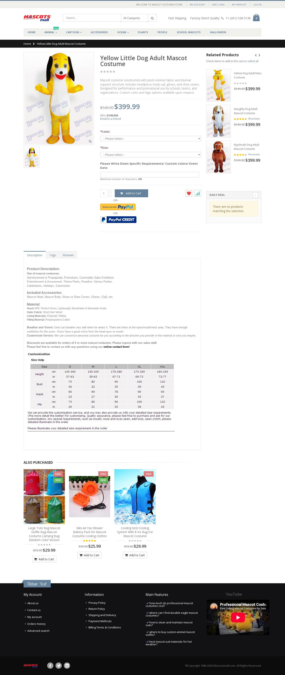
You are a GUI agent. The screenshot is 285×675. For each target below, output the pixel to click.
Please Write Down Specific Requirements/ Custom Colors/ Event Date (149, 166)
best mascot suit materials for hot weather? (169, 643)
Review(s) (254, 118)
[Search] (152, 18)
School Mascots (189, 32)
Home (27, 44)
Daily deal (218, 4)
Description (34, 255)
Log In (257, 4)
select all (253, 61)
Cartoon (72, 32)
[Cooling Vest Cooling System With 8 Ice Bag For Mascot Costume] (135, 496)
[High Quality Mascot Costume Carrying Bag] (44, 496)
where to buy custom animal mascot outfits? (170, 633)
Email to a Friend (110, 119)
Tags (52, 255)
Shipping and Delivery (102, 615)
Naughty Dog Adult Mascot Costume (245, 111)
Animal (51, 31)
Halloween (218, 32)
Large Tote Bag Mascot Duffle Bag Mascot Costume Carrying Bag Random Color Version (44, 534)
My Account (197, 4)
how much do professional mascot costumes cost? (169, 604)
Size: (104, 148)
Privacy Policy (97, 603)
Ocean (121, 32)
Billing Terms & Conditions (104, 627)
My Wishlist (239, 4)
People (162, 32)
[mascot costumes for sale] (37, 18)
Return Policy (96, 609)
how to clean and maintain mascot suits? (169, 623)
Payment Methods (100, 621)
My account (34, 617)
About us (33, 603)
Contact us (34, 610)
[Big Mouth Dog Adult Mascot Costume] (218, 157)
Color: (105, 132)
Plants (143, 32)
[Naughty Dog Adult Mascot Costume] (218, 121)
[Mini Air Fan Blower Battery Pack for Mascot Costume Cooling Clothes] (89, 496)
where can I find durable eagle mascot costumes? (172, 614)
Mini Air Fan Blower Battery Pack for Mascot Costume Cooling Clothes (89, 532)
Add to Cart (46, 559)
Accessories (99, 32)
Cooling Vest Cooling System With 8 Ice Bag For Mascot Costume (135, 532)
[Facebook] (50, 665)
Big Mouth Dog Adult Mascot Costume (246, 147)
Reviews (68, 255)
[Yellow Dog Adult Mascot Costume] (218, 85)
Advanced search (38, 631)
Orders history (36, 624)
